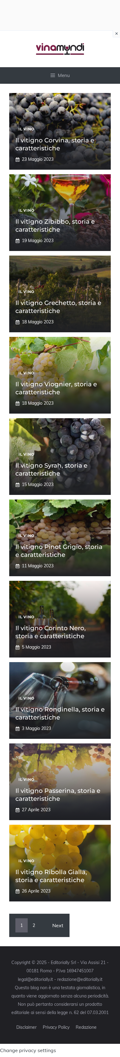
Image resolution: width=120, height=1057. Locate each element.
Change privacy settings (28, 1050)
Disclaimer (26, 1027)
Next (57, 925)
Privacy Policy (56, 1027)
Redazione (86, 1027)
